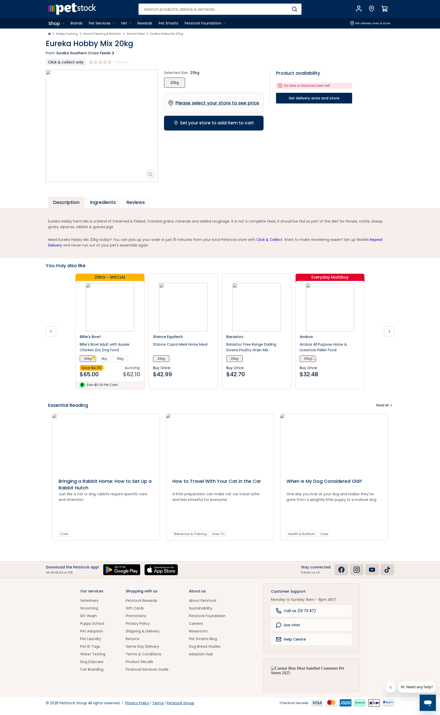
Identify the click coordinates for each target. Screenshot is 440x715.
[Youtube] (372, 569)
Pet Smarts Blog (203, 638)
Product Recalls (139, 661)
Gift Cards (135, 608)
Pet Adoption (91, 631)
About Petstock (202, 600)
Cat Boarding (91, 669)
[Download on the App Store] (161, 569)
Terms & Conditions (143, 654)
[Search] (294, 9)
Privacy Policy (138, 623)
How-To (218, 534)
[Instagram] (357, 569)
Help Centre (295, 639)
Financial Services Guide (147, 669)
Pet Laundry (90, 638)
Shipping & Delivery (143, 631)
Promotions (136, 615)
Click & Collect (269, 239)
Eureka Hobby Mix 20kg (166, 34)
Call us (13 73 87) (300, 610)
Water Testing (92, 654)
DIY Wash (88, 615)
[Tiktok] (387, 569)
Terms (158, 703)
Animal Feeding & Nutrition (102, 34)
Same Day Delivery (142, 646)
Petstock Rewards (141, 600)
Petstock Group (180, 703)
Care (64, 534)
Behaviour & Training (190, 534)
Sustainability (200, 608)
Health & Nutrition (301, 534)
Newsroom (198, 631)
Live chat (292, 625)
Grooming (89, 608)
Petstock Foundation (207, 615)
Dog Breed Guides (205, 646)
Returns (132, 638)
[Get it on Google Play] (121, 569)
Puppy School (92, 623)
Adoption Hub (201, 654)
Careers (196, 623)
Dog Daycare (91, 661)
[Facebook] (341, 569)
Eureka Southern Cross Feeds (84, 53)
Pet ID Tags (90, 646)
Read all (382, 405)
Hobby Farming (67, 34)
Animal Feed (136, 34)
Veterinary (89, 600)
